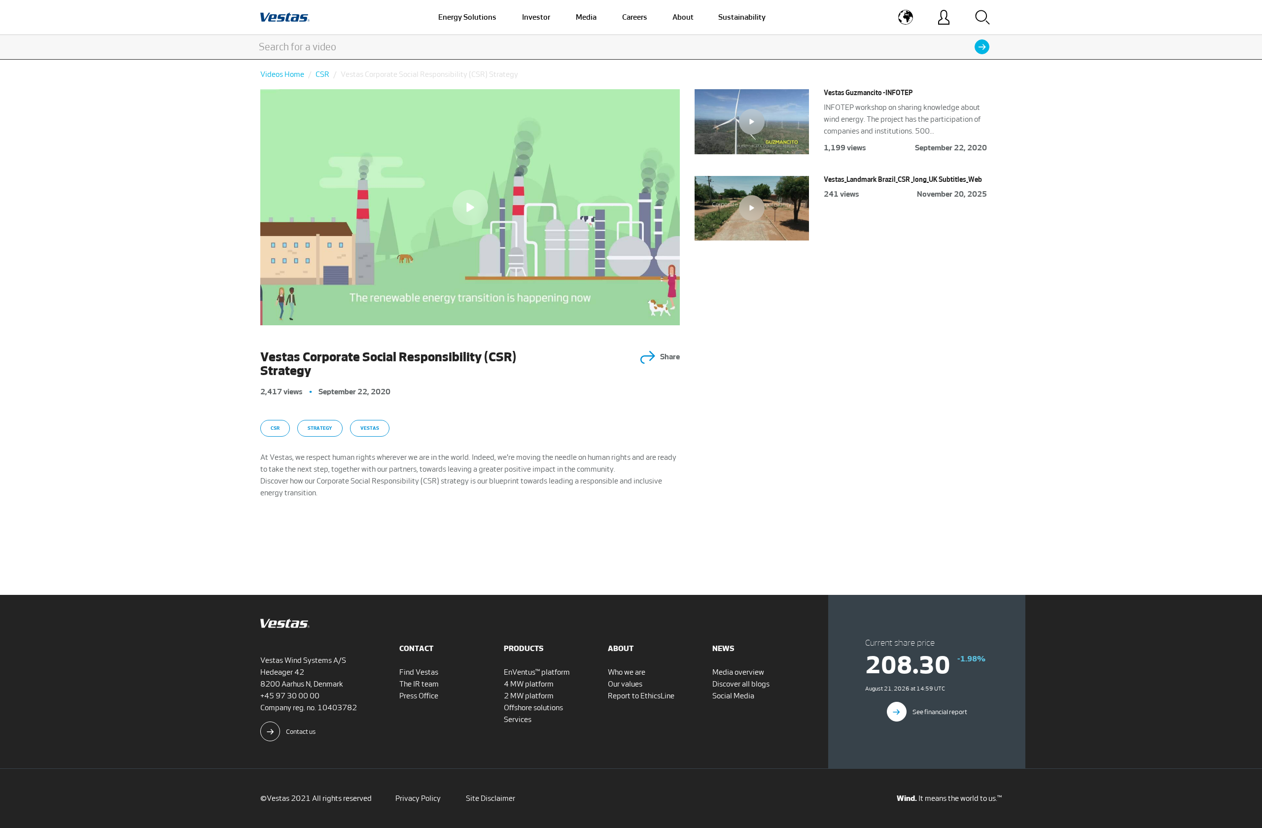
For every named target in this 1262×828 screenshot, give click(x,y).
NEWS (723, 648)
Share (670, 356)
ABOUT (620, 648)
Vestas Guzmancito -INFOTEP (868, 93)
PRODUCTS (524, 648)
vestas (369, 428)
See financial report (939, 712)
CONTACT (416, 648)
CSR (322, 74)
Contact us (301, 731)
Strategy (320, 428)
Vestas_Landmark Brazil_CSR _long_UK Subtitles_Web (903, 179)
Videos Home (282, 74)
